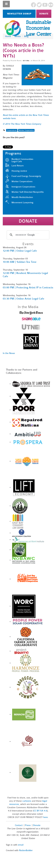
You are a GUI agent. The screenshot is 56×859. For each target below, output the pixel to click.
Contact (19, 825)
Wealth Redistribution (22, 197)
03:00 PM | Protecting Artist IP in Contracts (28, 287)
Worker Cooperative (26, 130)
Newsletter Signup (19, 13)
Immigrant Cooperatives (23, 186)
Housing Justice (19, 171)
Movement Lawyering (22, 202)
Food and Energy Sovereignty (26, 176)
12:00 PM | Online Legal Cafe (20, 250)
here (45, 817)
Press (28, 825)
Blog (26, 36)
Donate (43, 13)
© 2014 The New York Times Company (22, 124)
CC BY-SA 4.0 (40, 810)
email (20, 844)
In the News (9, 353)
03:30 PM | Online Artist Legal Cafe (23, 298)
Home (8, 36)
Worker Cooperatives (22, 181)
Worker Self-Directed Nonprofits (28, 192)
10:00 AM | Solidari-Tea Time (19, 262)
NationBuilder (26, 850)
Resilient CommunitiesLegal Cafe (22, 160)
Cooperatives (12, 130)
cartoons (26, 801)
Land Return (18, 165)
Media (17, 36)
